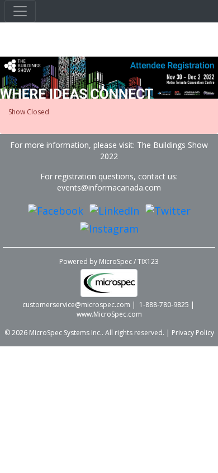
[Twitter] (168, 210)
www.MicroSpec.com (109, 314)
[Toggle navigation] (20, 11)
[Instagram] (109, 228)
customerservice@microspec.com (76, 304)
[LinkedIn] (114, 210)
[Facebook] (55, 210)
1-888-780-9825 (164, 304)
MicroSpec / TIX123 (129, 261)
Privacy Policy (193, 332)
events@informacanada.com (109, 187)
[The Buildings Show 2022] (109, 77)
